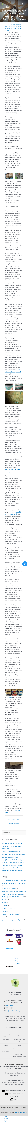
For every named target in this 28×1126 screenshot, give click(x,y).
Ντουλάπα (5, 905)
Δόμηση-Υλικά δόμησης (9, 888)
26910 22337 (9, 1005)
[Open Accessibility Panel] (24, 563)
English (6, 1121)
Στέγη (3, 917)
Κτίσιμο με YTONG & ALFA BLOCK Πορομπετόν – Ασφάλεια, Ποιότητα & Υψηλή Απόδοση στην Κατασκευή (13, 868)
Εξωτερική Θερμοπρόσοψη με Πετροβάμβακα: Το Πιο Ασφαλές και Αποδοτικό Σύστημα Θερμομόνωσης (13, 860)
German (6, 1119)
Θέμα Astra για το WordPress (20, 1112)
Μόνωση (4, 902)
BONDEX (9, 697)
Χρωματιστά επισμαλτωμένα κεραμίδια (13, 854)
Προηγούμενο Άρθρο (14, 819)
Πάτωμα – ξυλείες (7, 908)
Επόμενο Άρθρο (14, 823)
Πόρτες (4, 911)
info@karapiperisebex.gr (12, 1011)
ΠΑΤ (15, 810)
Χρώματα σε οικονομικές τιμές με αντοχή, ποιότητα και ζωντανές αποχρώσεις (12, 846)
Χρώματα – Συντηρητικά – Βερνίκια (12, 920)
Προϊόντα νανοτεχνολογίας (10, 914)
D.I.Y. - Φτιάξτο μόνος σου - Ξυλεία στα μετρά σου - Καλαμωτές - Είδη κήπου (13, 26)
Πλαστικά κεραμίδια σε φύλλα (11, 851)
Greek (5, 1116)
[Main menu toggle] (22, 4)
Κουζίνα (4, 899)
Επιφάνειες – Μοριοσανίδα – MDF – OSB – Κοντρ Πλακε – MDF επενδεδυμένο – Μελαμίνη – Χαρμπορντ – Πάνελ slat (14, 894)
